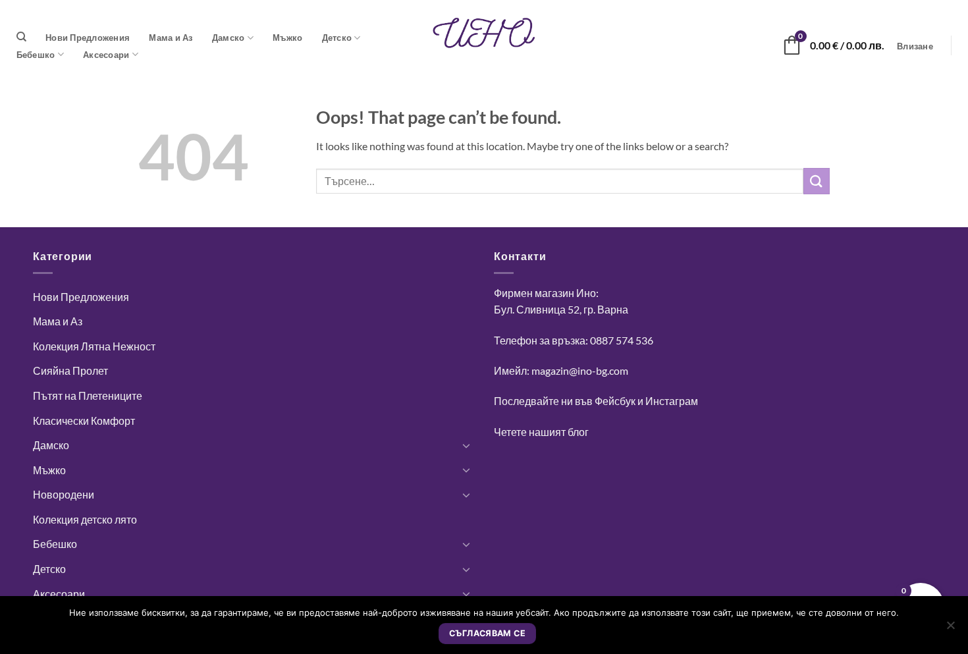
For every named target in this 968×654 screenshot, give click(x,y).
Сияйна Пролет (70, 370)
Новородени (63, 494)
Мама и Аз (170, 37)
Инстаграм (671, 401)
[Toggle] (466, 445)
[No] (950, 629)
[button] (915, 46)
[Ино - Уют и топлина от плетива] (484, 33)
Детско (337, 37)
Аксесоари (106, 54)
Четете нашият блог (541, 431)
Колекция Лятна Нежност (94, 346)
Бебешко (35, 54)
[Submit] (816, 181)
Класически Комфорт (84, 420)
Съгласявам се (487, 633)
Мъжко (287, 37)
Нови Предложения (87, 37)
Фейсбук (615, 401)
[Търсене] (21, 37)
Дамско (228, 37)
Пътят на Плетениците (87, 395)
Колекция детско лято (85, 519)
